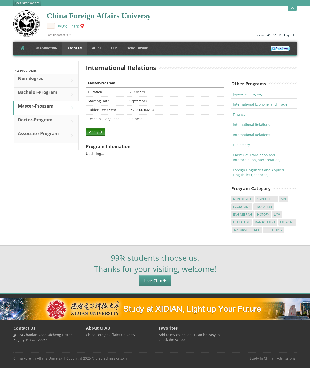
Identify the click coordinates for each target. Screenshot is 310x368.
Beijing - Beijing (68, 26)
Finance (239, 114)
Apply (94, 132)
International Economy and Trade (260, 104)
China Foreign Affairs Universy (37, 358)
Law (277, 214)
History (263, 214)
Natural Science (247, 230)
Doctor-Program (35, 120)
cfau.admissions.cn (111, 358)
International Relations (251, 124)
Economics (241, 207)
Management (265, 222)
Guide (96, 48)
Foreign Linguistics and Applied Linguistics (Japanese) (258, 172)
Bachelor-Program (37, 92)
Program (74, 48)
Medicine (287, 222)
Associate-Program (38, 133)
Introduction (46, 48)
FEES (114, 48)
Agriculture (266, 199)
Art (283, 199)
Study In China (261, 358)
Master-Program (36, 106)
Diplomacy (241, 145)
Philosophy (273, 230)
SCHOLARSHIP (137, 48)
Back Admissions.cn (27, 3)
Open (292, 8)
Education (263, 207)
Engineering (242, 214)
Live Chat (153, 280)
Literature (241, 222)
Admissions (286, 358)
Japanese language (248, 94)
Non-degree (31, 78)
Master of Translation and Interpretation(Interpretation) (256, 157)
